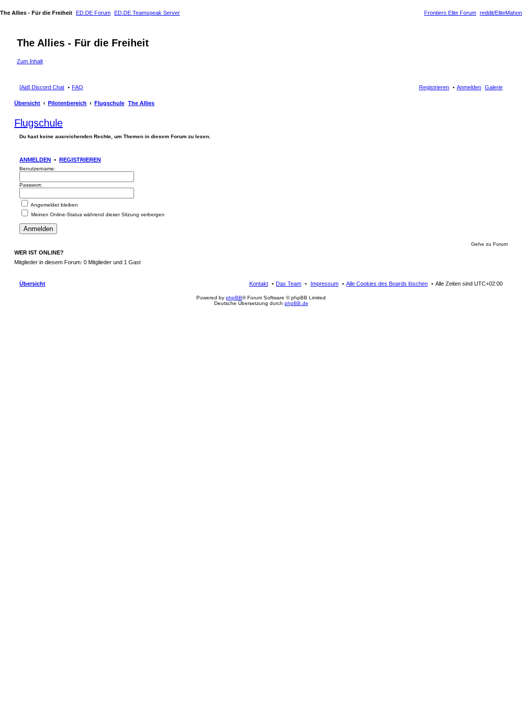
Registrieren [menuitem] (434, 87)
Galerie (494, 87)
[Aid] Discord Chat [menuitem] (41, 87)
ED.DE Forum (93, 13)
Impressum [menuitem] (324, 284)
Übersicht (27, 103)
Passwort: (30, 185)
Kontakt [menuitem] (258, 284)
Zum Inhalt (30, 61)
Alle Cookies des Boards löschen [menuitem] (387, 284)
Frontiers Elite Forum (450, 13)
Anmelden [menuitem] (469, 87)
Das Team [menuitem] (288, 284)
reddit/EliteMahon (501, 13)
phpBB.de (296, 303)
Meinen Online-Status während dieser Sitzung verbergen (97, 214)
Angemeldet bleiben (54, 205)
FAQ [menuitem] (77, 87)
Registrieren (80, 160)
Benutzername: (37, 168)
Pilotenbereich (67, 103)
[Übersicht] (23, 32)
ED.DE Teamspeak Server (147, 13)
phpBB (234, 297)
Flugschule (109, 103)
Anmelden (35, 160)
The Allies (141, 103)
